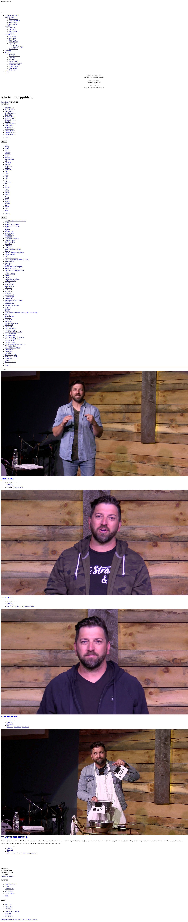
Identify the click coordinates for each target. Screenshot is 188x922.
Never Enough (9, 296)
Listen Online (13, 31)
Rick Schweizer (10, 118)
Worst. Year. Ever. (10, 362)
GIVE (6, 896)
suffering (7, 203)
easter (6, 155)
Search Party (9, 319)
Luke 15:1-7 (34, 853)
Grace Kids (12, 38)
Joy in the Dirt (9, 284)
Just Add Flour (9, 286)
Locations (12, 57)
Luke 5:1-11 (25, 727)
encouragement (9, 159)
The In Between (10, 335)
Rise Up (7, 314)
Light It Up (8, 289)
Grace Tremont (13, 22)
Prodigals (7, 307)
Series (4, 217)
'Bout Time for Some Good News (15, 221)
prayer (7, 191)
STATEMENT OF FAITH (12, 911)
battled (7, 148)
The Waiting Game (10, 346)
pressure (7, 192)
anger (6, 145)
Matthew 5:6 (10, 727)
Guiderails (8, 263)
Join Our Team (13, 61)
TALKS (7, 886)
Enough (7, 251)
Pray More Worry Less (12, 305)
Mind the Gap (9, 291)
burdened (7, 152)
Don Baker (9, 111)
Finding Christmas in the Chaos (14, 252)
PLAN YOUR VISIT (10, 884)
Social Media (13, 68)
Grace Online (13, 24)
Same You (8, 318)
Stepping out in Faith (11, 323)
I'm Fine (7, 275)
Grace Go (12, 43)
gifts (6, 171)
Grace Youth (12, 40)
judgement (8, 182)
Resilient (7, 309)
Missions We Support (15, 63)
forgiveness (8, 166)
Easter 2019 (8, 244)
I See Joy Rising (10, 274)
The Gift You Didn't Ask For (13, 332)
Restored (7, 311)
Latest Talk (12, 27)
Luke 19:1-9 (19, 853)
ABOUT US (8, 904)
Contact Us (12, 70)
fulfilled (7, 168)
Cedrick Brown (10, 120)
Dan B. (8, 122)
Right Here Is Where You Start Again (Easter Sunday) (21, 312)
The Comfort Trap (10, 328)
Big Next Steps (9, 233)
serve (6, 199)
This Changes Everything (12, 348)
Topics (4, 141)
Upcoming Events (14, 56)
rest (6, 196)
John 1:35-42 (17, 727)
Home (3, 102)
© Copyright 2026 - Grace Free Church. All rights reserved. (19, 919)
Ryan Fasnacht (10, 113)
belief (6, 150)
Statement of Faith (14, 64)
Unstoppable (9, 349)
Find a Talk (12, 29)
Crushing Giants (10, 240)
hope (6, 176)
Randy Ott (9, 115)
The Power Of (9, 341)
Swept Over (8, 326)
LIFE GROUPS (9, 889)
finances (7, 164)
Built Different (9, 235)
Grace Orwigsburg (14, 20)
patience (7, 187)
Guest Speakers (9, 261)
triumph (7, 206)
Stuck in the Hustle (14, 837)
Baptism (7, 230)
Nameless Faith (9, 295)
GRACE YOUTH (9, 893)
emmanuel (8, 157)
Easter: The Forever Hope (13, 249)
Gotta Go (7, 597)
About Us (12, 54)
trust (6, 208)
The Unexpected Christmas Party (15, 344)
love (6, 184)
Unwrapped (8, 351)
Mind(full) (8, 293)
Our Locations (13, 19)
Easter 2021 (8, 247)
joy (6, 180)
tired (6, 205)
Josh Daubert (10, 109)
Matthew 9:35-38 (29, 606)
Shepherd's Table (18, 47)
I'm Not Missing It (10, 281)
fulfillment (8, 169)
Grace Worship (13, 42)
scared (7, 198)
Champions (8, 237)
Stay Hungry (9, 716)
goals (6, 173)
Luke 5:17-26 (10, 606)
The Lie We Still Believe (12, 339)
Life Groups (12, 36)
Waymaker (8, 353)
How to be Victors (10, 268)
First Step (7, 478)
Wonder (7, 360)
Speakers (5, 104)
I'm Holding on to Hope (12, 279)
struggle (7, 201)
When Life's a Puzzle (11, 356)
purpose (7, 194)
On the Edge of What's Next (13, 300)
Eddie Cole (9, 125)
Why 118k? (8, 358)
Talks (6, 102)
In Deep (7, 282)
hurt (6, 178)
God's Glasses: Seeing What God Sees (16, 259)
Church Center (13, 49)
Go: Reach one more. (11, 258)
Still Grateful (9, 325)
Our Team (12, 59)
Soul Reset (8, 321)
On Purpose (8, 298)
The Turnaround (10, 342)
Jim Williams (9, 116)
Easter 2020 (8, 245)
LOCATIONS (8, 906)
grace (6, 175)
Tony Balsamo (10, 132)
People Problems (10, 304)
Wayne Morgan (10, 134)
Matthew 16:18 (11, 853)
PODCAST (8, 913)
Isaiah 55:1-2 (26, 853)
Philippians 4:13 (18, 487)
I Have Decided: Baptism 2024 (14, 270)
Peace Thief (8, 302)
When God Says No (11, 355)
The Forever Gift (10, 330)
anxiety (7, 147)
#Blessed (7, 222)
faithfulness (8, 162)
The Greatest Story (10, 333)
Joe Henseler (9, 129)
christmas (7, 154)
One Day (15, 45)
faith (6, 161)
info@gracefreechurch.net (8, 876)
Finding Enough (10, 254)
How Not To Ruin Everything (14, 267)
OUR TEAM (8, 909)
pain (6, 185)
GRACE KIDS (9, 891)
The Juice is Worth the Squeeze (14, 337)
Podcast (11, 33)
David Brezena (10, 123)
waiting (7, 210)
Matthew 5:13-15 (19, 606)
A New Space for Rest (12, 224)
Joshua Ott (9, 108)
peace (6, 189)
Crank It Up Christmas (12, 238)
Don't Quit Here (10, 242)
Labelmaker (8, 288)
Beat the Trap (9, 231)
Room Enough (9, 316)
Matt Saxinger (10, 130)
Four (6, 256)
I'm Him (7, 277)
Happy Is (7, 265)
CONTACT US (9, 916)
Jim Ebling (9, 127)
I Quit (6, 272)
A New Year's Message (12, 226)
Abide (7, 228)
